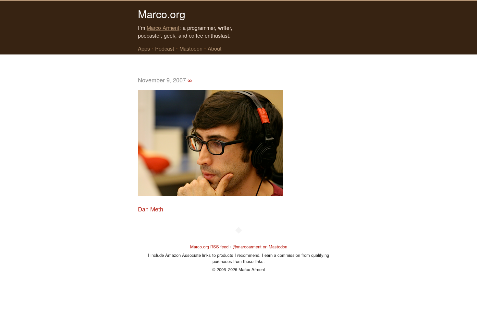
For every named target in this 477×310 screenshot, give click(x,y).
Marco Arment (163, 27)
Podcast (164, 48)
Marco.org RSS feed (209, 247)
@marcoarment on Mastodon (260, 247)
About (215, 48)
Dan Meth (150, 209)
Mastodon (190, 48)
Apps (144, 48)
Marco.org (161, 13)
